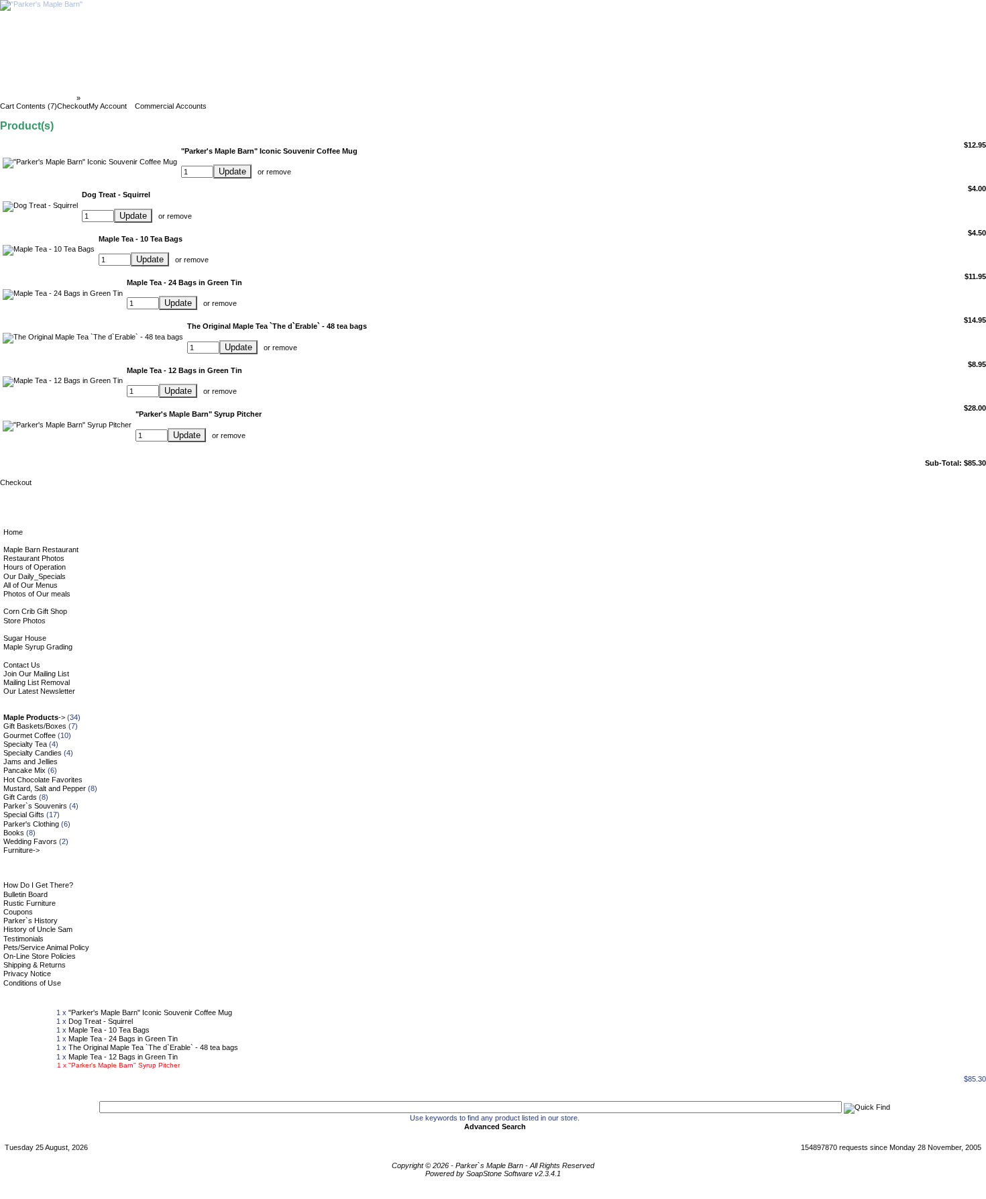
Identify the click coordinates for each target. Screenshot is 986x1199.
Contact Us (21, 665)
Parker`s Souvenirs (35, 806)
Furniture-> (21, 850)
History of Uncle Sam (37, 929)
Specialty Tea (25, 744)
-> (34, 717)
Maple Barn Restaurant (40, 549)
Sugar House (24, 638)
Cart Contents (107, 98)
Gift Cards (20, 797)
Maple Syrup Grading (37, 647)
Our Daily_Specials (34, 576)
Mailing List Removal (36, 682)
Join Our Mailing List (36, 674)
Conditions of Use (32, 983)
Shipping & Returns (34, 965)
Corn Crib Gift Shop (35, 611)
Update (232, 171)
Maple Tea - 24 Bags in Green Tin (123, 1039)
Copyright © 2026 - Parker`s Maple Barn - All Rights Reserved (493, 1165)
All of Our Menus (30, 585)
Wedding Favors (30, 841)
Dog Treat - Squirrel (100, 1021)
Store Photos (24, 621)
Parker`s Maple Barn (39, 98)
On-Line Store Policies (39, 956)
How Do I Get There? (38, 885)
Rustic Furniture (29, 903)
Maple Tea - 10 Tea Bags (109, 1030)
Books (13, 833)
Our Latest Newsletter (39, 691)
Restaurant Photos (33, 558)
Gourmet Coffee (29, 735)
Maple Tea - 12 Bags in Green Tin (123, 1057)
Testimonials (23, 939)
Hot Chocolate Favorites (43, 780)
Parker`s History (30, 921)
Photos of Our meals (36, 594)
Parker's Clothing (31, 824)
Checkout (73, 106)
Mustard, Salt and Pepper (44, 788)
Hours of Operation (34, 567)
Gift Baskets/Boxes (34, 726)
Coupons (18, 912)
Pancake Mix (24, 770)
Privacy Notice (27, 974)
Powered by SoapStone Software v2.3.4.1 (493, 1173)
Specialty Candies (32, 753)
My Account (108, 106)
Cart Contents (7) (28, 106)
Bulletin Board (25, 894)
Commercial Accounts (171, 106)
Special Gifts (23, 815)
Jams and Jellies (30, 762)
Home (13, 532)
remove (278, 172)
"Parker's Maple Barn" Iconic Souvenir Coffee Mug (150, 1012)
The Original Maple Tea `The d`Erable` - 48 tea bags (153, 1047)
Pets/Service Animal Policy (46, 947)
